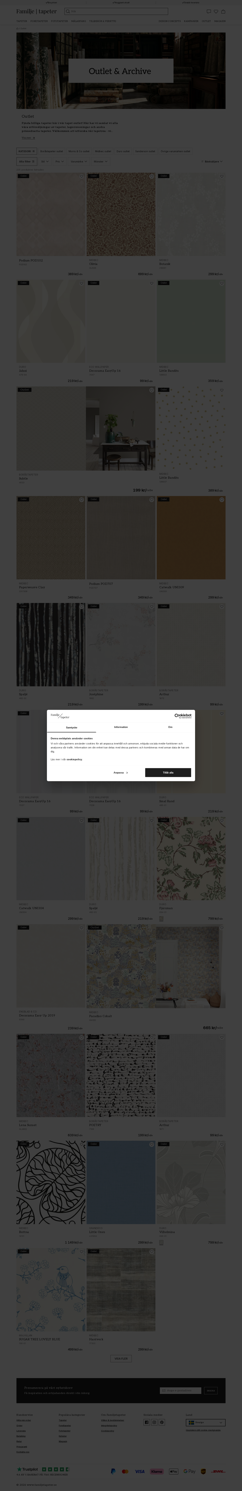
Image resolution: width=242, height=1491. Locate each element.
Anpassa (119, 772)
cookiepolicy (74, 759)
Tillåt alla (168, 772)
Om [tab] (170, 727)
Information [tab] (121, 727)
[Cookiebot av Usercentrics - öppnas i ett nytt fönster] (177, 716)
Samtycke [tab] (71, 727)
